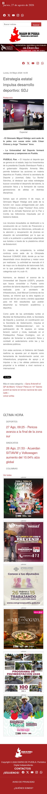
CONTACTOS (22, 768)
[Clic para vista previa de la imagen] (23, 114)
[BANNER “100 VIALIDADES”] (23, 672)
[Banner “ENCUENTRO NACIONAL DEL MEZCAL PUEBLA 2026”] (23, 715)
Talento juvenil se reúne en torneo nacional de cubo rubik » (22, 389)
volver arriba (8, 395)
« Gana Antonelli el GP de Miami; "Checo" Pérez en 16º (22, 385)
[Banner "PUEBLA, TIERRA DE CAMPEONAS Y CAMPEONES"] (23, 498)
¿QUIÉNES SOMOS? (23, 788)
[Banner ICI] (23, 47)
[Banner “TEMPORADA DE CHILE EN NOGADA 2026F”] (23, 628)
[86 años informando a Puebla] (23, 36)
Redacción (8, 97)
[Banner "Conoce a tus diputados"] (23, 585)
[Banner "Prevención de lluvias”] (23, 541)
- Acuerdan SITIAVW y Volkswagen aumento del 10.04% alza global (23, 455)
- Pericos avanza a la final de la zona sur (24, 431)
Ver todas (7, 475)
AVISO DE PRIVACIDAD (24, 781)
